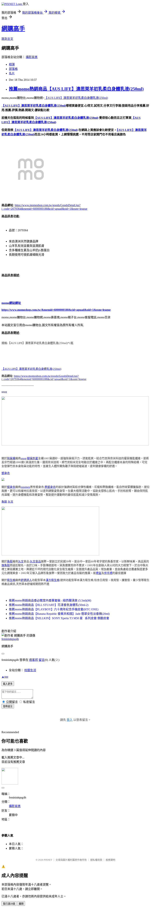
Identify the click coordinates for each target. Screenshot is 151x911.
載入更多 (8, 683)
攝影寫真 (32, 57)
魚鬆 (4, 501)
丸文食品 (35, 561)
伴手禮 (108, 573)
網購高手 (13, 28)
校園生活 (30, 670)
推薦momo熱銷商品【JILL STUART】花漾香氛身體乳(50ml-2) (48, 604)
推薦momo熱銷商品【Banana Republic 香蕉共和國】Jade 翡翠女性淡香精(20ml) (59, 613)
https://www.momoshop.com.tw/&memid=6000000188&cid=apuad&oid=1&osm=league (56, 309)
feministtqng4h (10, 639)
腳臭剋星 (32, 458)
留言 (42, 659)
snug (4, 391)
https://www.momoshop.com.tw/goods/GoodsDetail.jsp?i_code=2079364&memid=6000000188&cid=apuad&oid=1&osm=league (43, 377)
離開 (21, 903)
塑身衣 (5, 473)
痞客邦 (33, 659)
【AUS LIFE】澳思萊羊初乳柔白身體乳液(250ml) (76, 97)
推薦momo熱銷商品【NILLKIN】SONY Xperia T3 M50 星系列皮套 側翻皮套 (59, 618)
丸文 (10, 501)
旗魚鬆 (5, 565)
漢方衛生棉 (52, 580)
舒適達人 (26, 580)
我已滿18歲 (9, 903)
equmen (25, 486)
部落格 (13, 68)
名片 (12, 73)
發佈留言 (8, 706)
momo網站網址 (11, 303)
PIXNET (48, 859)
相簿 (12, 64)
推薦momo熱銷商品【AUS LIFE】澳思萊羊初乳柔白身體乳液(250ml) (76, 89)
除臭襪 (11, 458)
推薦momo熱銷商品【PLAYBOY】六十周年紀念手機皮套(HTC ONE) (53, 609)
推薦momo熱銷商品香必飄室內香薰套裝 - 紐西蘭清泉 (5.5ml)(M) (50, 600)
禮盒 (98, 573)
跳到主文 (7, 38)
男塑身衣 (50, 486)
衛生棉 (11, 580)
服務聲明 (110, 859)
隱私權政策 (96, 859)
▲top (4, 676)
